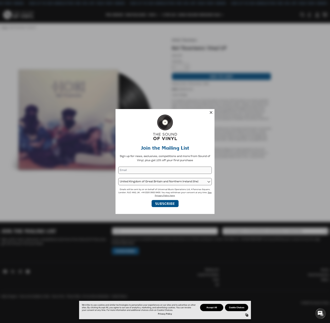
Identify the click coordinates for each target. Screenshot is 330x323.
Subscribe (165, 204)
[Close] (211, 112)
